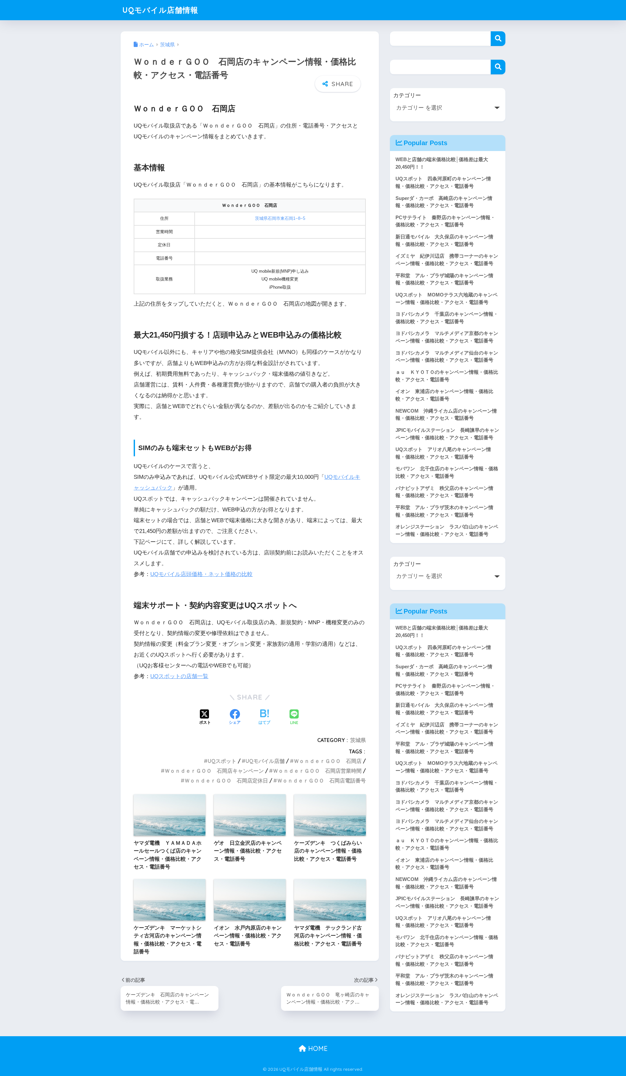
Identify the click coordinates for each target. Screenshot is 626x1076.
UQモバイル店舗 (265, 761)
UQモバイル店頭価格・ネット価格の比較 (201, 574)
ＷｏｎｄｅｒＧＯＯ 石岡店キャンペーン (214, 770)
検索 (498, 38)
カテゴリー (407, 95)
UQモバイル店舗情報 (160, 10)
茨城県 (358, 740)
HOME (317, 1048)
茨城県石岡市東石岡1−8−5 (280, 218)
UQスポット (222, 761)
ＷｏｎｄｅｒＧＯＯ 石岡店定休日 (226, 780)
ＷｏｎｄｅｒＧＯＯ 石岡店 (328, 761)
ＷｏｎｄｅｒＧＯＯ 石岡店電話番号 (321, 780)
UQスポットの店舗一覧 (179, 676)
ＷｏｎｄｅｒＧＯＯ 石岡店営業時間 (317, 770)
